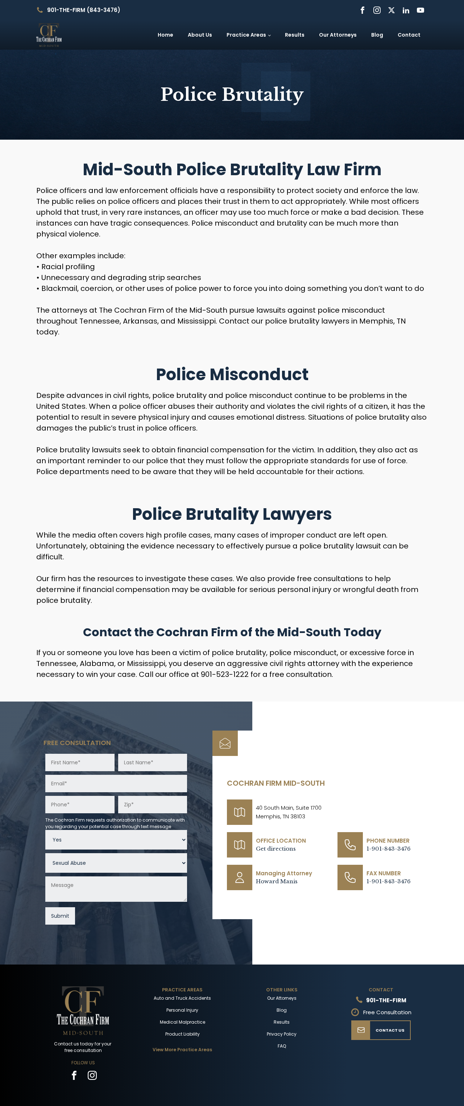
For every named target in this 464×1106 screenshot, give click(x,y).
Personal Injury (182, 1010)
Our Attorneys (338, 34)
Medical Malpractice (182, 1022)
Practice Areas (246, 34)
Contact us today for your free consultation (83, 1047)
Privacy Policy (282, 1034)
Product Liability (182, 1034)
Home (165, 34)
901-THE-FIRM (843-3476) (83, 10)
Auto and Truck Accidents (182, 998)
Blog (377, 34)
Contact (409, 34)
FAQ (282, 1046)
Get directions (276, 848)
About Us (200, 34)
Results (294, 34)
